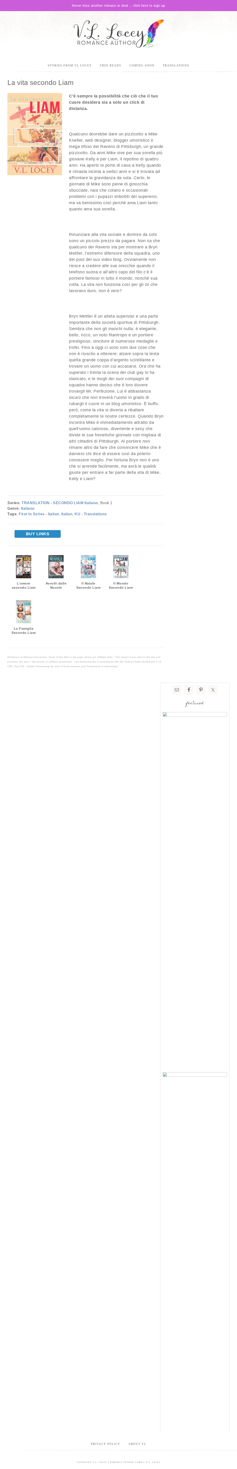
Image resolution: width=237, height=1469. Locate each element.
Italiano (28, 508)
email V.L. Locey (148, 1462)
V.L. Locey (100, 1462)
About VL (137, 1444)
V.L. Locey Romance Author (118, 34)
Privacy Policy (105, 1444)
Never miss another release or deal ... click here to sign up (118, 5)
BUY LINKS (38, 533)
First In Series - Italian (39, 514)
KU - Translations (91, 514)
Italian (67, 514)
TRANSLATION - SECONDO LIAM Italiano (60, 503)
